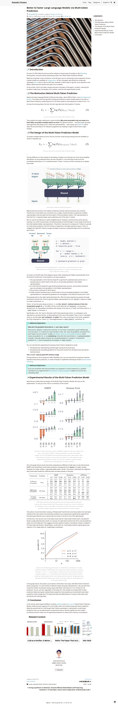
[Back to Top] (115, 697)
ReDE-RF (81, 125)
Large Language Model (35, 684)
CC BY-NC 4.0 (67, 16)
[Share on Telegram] (90, 681)
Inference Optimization (49, 684)
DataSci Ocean (19, 2)
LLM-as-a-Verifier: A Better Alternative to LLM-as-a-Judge (52, 640)
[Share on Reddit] (87, 681)
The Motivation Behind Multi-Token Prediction (104, 23)
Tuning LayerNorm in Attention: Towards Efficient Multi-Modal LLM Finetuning (55, 688)
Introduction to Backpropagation (60, 371)
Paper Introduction (57, 14)
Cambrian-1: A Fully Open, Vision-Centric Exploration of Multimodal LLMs (64, 690)
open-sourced (70, 604)
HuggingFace (52, 80)
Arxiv (36, 82)
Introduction (99, 20)
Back (85, 684)
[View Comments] (115, 702)
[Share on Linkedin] (83, 681)
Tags (90, 2)
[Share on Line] (89, 681)
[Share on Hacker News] (85, 681)
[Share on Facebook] (82, 681)
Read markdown (31, 681)
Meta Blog (83, 73)
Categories (96, 2)
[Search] (111, 2)
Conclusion (98, 35)
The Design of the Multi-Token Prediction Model (104, 27)
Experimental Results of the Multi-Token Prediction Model (104, 32)
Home (89, 684)
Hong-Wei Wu (33, 14)
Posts (85, 2)
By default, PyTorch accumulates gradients (67, 334)
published (59, 604)
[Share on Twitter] (80, 681)
